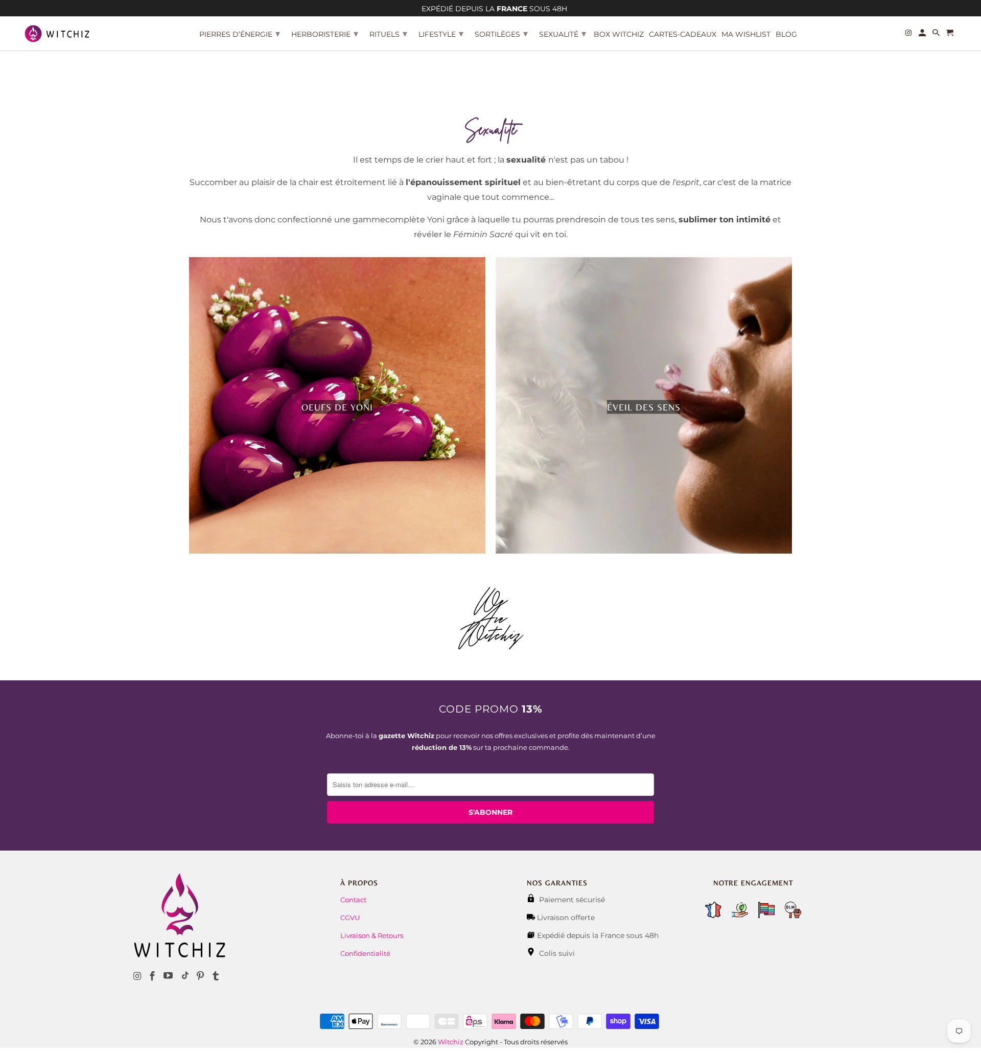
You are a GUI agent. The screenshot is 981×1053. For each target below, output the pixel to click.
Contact (353, 900)
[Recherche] (936, 35)
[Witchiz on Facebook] (153, 976)
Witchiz (450, 1042)
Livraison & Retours (371, 935)
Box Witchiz (619, 34)
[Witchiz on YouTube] (169, 976)
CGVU (350, 917)
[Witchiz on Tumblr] (216, 976)
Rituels (388, 33)
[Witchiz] (57, 33)
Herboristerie (324, 33)
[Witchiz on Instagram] (138, 976)
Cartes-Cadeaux (682, 34)
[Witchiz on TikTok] (185, 976)
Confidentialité (365, 953)
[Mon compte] (923, 35)
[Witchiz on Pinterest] (201, 976)
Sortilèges (501, 33)
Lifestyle (440, 33)
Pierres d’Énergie (239, 33)
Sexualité (562, 33)
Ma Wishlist (745, 34)
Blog (786, 34)
